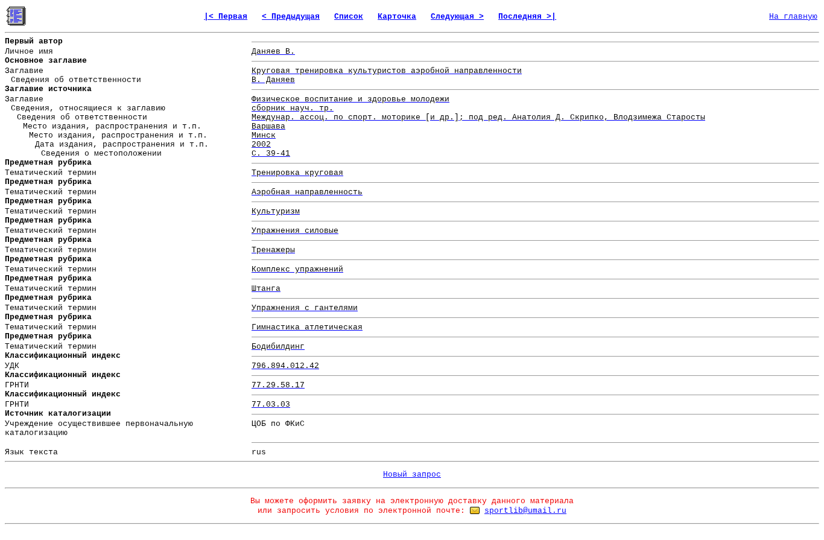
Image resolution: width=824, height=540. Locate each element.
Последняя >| (527, 16)
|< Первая (225, 16)
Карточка (397, 16)
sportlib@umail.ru (525, 510)
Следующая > (457, 16)
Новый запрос (412, 474)
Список (348, 16)
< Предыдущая (291, 16)
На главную (793, 16)
